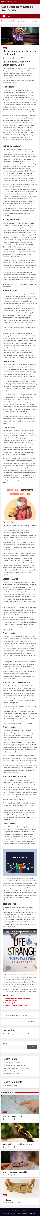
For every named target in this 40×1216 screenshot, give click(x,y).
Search (5, 1043)
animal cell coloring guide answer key (17, 1144)
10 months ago (9, 1202)
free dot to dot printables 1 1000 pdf (16, 1015)
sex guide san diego (11, 1000)
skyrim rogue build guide (12, 1116)
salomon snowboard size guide (15, 1172)
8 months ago (9, 1147)
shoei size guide (10, 1003)
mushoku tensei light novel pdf (12, 1062)
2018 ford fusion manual (27, 1021)
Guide (4, 48)
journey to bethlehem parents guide (16, 1005)
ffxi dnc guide (8, 1200)
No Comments (26, 58)
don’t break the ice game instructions (14, 1071)
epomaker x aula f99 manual (11, 1073)
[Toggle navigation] (9, 16)
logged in (13, 1034)
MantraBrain (33, 1213)
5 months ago (9, 1119)
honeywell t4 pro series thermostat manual (16, 1068)
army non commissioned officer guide (17, 998)
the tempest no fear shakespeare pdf (14, 1065)
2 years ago (8, 58)
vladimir (17, 58)
